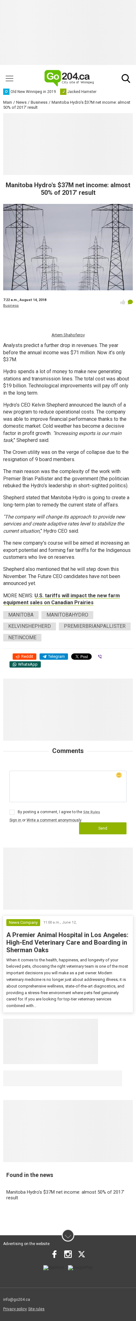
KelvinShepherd (29, 626)
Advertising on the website (26, 1244)
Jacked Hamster (102, 1078)
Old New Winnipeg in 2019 (43, 1078)
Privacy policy (15, 1309)
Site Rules (91, 812)
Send (102, 828)
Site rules (36, 1309)
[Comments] (130, 301)
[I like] (122, 301)
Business (11, 306)
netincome (22, 637)
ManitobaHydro (67, 615)
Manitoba (21, 615)
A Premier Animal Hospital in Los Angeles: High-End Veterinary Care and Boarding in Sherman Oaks (67, 942)
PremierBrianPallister (95, 626)
